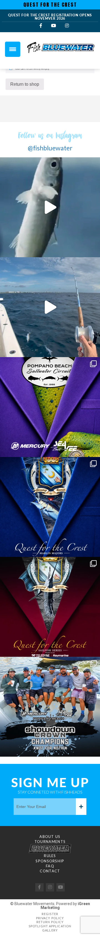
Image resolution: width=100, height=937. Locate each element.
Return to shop (24, 84)
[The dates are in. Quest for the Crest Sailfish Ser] (50, 607)
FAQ (50, 866)
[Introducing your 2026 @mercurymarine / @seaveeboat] (50, 707)
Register (50, 914)
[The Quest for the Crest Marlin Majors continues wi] (50, 507)
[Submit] (81, 806)
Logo (50, 848)
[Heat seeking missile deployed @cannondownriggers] (50, 307)
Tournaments (50, 841)
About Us (49, 836)
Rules (50, 855)
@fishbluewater (50, 148)
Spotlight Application (50, 926)
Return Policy (50, 922)
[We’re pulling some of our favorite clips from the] (50, 207)
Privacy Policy (50, 918)
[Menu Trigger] (12, 49)
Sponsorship (50, 861)
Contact (50, 871)
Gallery (50, 930)
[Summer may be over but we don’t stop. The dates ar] (50, 407)
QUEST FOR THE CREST (50, 4)
